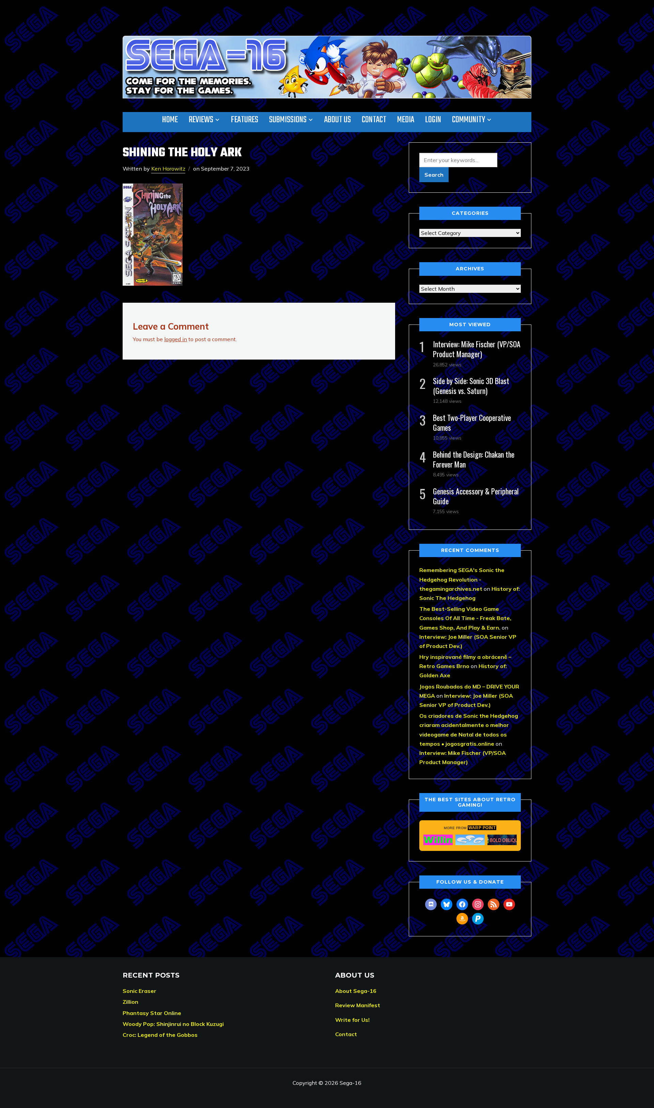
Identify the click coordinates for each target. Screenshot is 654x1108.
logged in (175, 339)
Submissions (288, 120)
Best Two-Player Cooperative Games (472, 422)
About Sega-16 (355, 990)
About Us (337, 120)
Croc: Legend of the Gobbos (160, 1034)
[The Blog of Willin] (438, 840)
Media (405, 120)
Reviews (201, 120)
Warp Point (482, 827)
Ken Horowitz (168, 168)
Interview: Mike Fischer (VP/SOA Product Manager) (476, 348)
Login (433, 120)
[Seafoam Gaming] (470, 840)
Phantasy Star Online (152, 1013)
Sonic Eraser (139, 990)
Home (170, 120)
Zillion (130, 1001)
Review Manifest (357, 1005)
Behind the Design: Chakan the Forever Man (473, 459)
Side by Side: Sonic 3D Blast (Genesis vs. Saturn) (471, 385)
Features (244, 120)
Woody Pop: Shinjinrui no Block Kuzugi (173, 1023)
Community (468, 120)
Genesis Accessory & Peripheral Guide (476, 496)
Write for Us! (352, 1019)
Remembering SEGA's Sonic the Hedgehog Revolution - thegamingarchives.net (461, 579)
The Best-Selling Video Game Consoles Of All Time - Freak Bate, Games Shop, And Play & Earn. (465, 618)
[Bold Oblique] (502, 840)
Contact (374, 120)
